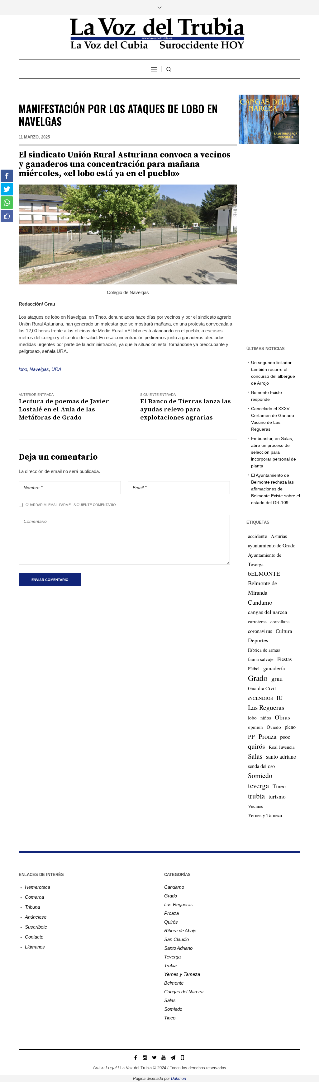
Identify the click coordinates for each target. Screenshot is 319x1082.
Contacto (34, 936)
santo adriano (281, 756)
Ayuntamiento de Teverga (264, 559)
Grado (258, 677)
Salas (255, 756)
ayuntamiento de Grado (271, 545)
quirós (256, 746)
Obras (282, 717)
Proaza (267, 736)
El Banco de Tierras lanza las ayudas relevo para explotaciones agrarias (185, 409)
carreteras (257, 621)
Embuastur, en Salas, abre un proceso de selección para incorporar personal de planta (273, 452)
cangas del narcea (267, 612)
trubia (256, 795)
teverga (258, 785)
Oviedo (274, 727)
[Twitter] (154, 1057)
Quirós (171, 922)
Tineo (279, 786)
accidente (257, 536)
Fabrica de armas (264, 650)
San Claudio (176, 939)
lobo (23, 369)
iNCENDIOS (260, 698)
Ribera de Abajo (180, 930)
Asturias (279, 536)
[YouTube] (163, 1057)
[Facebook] (135, 1057)
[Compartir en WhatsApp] (7, 202)
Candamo (260, 602)
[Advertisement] (278, 244)
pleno (290, 727)
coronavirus (260, 631)
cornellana (280, 622)
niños (265, 717)
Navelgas (39, 369)
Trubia (170, 965)
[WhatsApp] (182, 1057)
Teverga (172, 956)
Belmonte (173, 983)
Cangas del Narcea (183, 991)
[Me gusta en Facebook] (7, 216)
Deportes (258, 640)
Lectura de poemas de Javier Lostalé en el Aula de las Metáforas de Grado (64, 409)
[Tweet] (7, 189)
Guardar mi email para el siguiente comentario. (71, 505)
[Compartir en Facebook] (7, 176)
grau (277, 678)
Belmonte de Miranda (262, 587)
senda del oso (261, 766)
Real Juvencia (282, 747)
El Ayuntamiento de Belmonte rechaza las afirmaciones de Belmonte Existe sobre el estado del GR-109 (275, 489)
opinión (255, 727)
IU (280, 697)
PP (251, 736)
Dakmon (178, 1078)
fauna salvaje (261, 659)
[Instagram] (145, 1057)
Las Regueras (266, 707)
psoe (285, 736)
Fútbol (253, 668)
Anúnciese (35, 917)
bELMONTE (264, 573)
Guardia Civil (262, 688)
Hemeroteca (37, 887)
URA (56, 369)
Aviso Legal (105, 1067)
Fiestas (284, 659)
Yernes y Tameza (265, 815)
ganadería (274, 668)
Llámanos (35, 946)
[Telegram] (173, 1057)
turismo (277, 796)
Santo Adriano (178, 948)
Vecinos (255, 806)
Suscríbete (36, 927)
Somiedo (260, 775)
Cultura (284, 631)
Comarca (34, 897)
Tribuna (32, 907)
